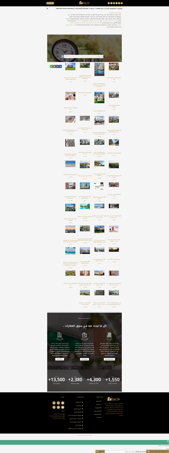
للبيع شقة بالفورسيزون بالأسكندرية (70, 197)
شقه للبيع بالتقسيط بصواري (114, 153)
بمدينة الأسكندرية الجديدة (109, 21)
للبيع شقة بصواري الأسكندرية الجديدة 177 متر (70, 131)
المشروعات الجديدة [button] (110, 8)
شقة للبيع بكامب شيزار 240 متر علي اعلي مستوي (85, 284)
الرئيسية (120, 8)
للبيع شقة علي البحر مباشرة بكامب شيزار (99, 216)
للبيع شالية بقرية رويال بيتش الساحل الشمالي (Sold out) (85, 239)
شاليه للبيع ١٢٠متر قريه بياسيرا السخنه (85, 303)
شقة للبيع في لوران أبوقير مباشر (99, 198)
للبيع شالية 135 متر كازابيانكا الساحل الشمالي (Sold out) (70, 241)
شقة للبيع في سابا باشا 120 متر (70, 284)
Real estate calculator (82, 8)
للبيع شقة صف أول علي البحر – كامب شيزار (114, 216)
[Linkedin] (58, 407)
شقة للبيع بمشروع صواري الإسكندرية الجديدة (70, 155)
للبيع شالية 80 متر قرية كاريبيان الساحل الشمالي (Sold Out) (99, 85)
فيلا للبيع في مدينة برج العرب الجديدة (99, 284)
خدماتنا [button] (92, 8)
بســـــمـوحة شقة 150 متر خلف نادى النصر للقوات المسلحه (114, 303)
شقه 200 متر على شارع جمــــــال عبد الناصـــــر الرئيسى (99, 303)
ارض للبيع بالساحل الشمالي (70, 174)
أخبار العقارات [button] (99, 8)
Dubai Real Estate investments (65, 8)
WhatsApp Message (141, 452)
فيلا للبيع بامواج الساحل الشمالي (70, 219)
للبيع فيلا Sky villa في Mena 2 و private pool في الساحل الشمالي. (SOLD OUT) (70, 263)
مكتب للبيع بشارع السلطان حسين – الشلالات (113, 240)
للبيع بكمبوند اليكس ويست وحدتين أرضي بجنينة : (70, 78)
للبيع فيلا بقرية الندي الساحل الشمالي (85, 217)
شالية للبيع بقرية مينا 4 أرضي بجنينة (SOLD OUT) (99, 241)
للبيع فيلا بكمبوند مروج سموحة (114, 106)
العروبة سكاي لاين (80, 21)
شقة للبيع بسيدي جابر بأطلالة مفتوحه (84, 262)
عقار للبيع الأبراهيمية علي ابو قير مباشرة (85, 129)
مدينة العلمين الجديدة (83, 23)
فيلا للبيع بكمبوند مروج (99, 111)
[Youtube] (62, 407)
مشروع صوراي (96, 21)
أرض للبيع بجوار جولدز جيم (114, 259)
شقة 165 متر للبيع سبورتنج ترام (70, 108)
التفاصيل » (114, 81)
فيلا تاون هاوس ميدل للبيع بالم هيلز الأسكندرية (99, 133)
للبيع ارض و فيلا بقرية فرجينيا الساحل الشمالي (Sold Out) (85, 77)
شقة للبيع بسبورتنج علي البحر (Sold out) (99, 260)
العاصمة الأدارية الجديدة (96, 23)
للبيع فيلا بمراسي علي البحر (85, 176)
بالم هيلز (89, 21)
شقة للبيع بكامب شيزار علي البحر (114, 195)
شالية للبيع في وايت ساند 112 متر (84, 153)
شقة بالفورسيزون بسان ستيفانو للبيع (85, 197)
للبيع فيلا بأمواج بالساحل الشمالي (99, 174)
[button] (47, 8)
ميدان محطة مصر (71, 25)
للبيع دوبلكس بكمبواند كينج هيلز (114, 78)
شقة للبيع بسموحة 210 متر (85, 93)
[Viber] (54, 407)
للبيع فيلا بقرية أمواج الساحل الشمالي (114, 176)
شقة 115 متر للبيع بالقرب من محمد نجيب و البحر (114, 284)
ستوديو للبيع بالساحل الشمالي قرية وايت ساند (99, 153)
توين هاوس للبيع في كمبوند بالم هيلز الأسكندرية (114, 131)
